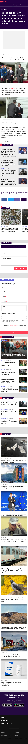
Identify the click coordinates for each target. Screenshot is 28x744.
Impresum (3, 732)
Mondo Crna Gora (6, 723)
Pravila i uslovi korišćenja (21, 738)
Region (5, 9)
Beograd (13, 192)
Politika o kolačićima (6, 735)
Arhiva (16, 735)
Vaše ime (4, 292)
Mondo (3, 718)
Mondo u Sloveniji (8, 398)
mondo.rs (7, 54)
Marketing (17, 730)
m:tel (5, 742)
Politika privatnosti (6, 738)
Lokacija (4, 301)
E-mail (3, 296)
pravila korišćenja (14, 325)
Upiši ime (3, 254)
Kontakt (17, 732)
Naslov (3, 287)
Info (2, 9)
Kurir (3, 141)
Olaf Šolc (13, 88)
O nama (2, 730)
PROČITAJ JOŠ (7, 434)
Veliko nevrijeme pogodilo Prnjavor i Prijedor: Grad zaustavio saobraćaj (9, 230)
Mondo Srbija (5, 720)
